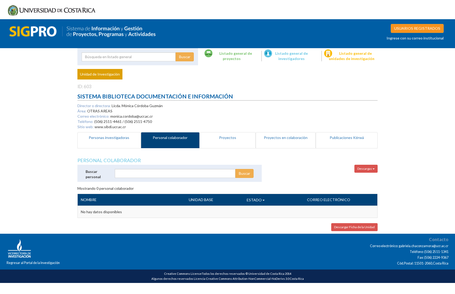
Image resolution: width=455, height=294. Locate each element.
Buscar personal (93, 174)
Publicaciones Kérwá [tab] (347, 137)
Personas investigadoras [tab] (109, 137)
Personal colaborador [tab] (170, 137)
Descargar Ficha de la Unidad (354, 227)
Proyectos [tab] (227, 137)
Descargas (365, 169)
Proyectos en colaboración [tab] (286, 137)
